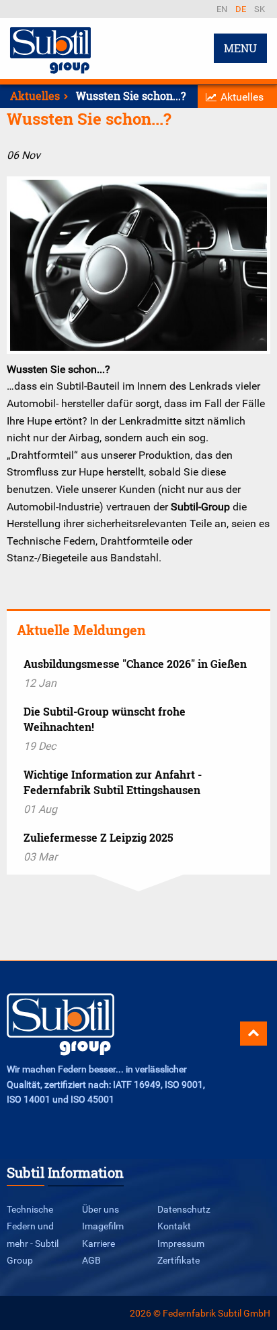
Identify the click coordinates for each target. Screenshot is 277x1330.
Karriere (98, 1243)
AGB (91, 1260)
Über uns (100, 1209)
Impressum (180, 1243)
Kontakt (174, 1225)
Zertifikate (178, 1260)
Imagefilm (103, 1225)
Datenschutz (183, 1209)
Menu (240, 48)
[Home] (50, 71)
